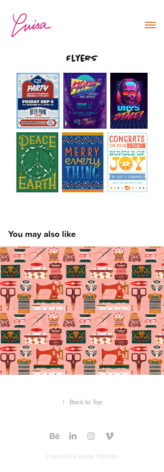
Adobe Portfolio (98, 456)
